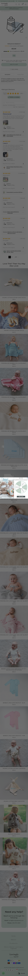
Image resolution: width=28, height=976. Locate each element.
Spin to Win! (21, 496)
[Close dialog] (27, 477)
